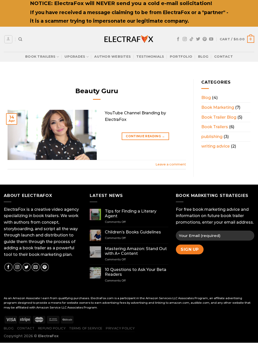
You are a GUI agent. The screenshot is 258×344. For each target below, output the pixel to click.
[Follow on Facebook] (178, 39)
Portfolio (181, 56)
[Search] (20, 39)
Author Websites (112, 56)
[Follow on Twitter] (198, 39)
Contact (223, 56)
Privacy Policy (120, 328)
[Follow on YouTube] (211, 39)
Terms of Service (86, 328)
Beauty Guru (96, 91)
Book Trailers (40, 56)
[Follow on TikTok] (191, 39)
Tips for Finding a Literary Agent (130, 213)
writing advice (215, 146)
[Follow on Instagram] (185, 39)
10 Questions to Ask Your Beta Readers (135, 272)
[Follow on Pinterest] (205, 39)
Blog (203, 56)
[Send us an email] (35, 267)
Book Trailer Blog (218, 117)
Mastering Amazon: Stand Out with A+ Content (136, 251)
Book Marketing (217, 107)
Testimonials (150, 56)
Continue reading (145, 136)
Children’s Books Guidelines (133, 232)
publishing (211, 136)
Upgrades (74, 56)
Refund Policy (52, 328)
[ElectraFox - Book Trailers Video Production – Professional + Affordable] (129, 39)
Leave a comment (170, 164)
